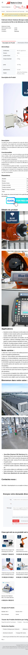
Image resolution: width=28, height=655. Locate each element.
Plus (3, 639)
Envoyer (16, 521)
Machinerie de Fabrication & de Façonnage (15, 11)
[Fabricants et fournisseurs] (14, 2)
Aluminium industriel (8, 633)
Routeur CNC (19, 611)
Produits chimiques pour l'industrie (11, 629)
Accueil (3, 11)
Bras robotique (5, 614)
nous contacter (14, 15)
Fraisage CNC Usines (21, 633)
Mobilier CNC (5, 611)
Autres (17, 614)
